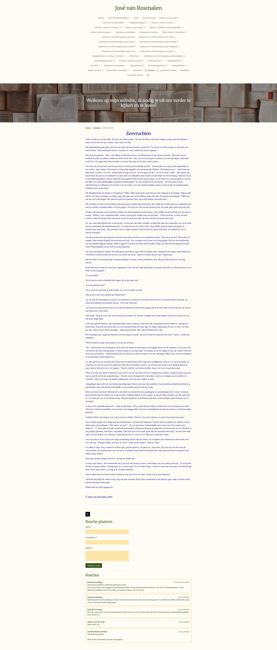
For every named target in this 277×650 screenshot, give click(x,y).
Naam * (88, 527)
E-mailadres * (91, 537)
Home (87, 128)
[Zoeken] (148, 74)
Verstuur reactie (93, 565)
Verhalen (97, 128)
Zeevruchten (108, 128)
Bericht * (89, 548)
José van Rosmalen (138, 8)
